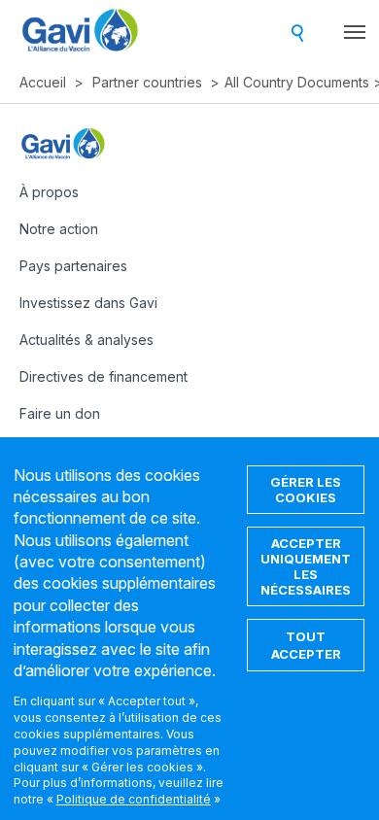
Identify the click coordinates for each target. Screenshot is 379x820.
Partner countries (147, 82)
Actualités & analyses (86, 339)
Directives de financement (103, 376)
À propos (49, 192)
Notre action (58, 229)
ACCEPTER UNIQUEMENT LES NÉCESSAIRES (305, 566)
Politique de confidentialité (133, 799)
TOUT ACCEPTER (306, 645)
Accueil (42, 82)
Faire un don (59, 413)
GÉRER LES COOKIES (305, 489)
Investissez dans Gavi (88, 302)
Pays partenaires (73, 265)
